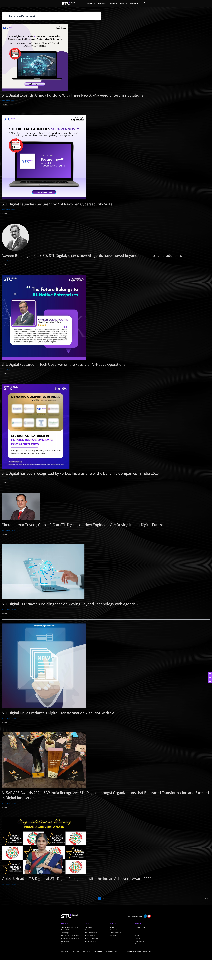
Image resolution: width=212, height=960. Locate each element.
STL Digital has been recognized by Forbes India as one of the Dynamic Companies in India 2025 (80, 473)
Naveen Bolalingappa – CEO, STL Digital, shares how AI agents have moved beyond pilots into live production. (92, 255)
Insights (122, 3)
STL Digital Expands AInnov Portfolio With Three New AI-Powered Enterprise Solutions (72, 95)
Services (101, 3)
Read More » (5, 104)
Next (206, 898)
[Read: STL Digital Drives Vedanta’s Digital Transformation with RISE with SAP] (44, 665)
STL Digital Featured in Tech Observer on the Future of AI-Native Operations (63, 364)
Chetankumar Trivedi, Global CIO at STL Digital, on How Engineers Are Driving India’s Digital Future (82, 524)
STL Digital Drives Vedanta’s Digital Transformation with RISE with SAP (59, 712)
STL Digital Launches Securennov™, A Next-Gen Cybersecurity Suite (57, 204)
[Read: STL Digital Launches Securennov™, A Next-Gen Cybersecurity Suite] (44, 157)
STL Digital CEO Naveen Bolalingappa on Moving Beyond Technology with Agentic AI (71, 603)
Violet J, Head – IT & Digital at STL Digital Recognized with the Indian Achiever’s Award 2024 (76, 878)
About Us (133, 3)
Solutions (112, 3)
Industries (90, 3)
